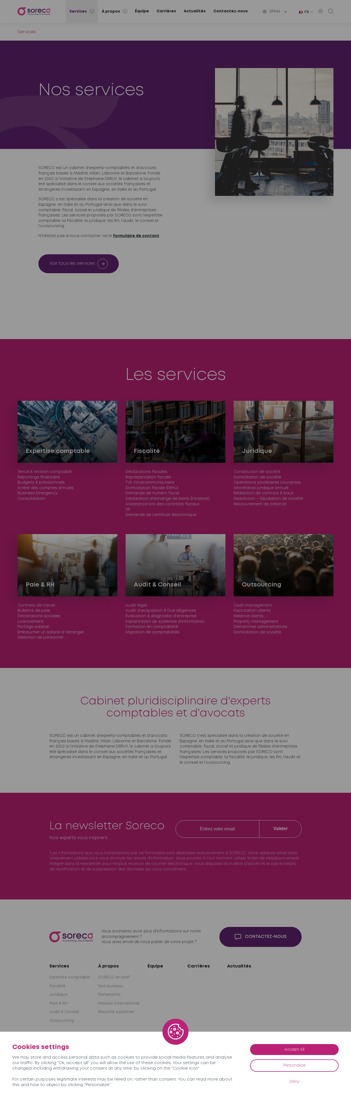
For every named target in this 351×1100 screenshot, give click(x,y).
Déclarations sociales (39, 616)
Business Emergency (38, 493)
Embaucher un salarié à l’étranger (51, 632)
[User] (320, 11)
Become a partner (116, 1012)
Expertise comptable (69, 977)
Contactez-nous (230, 11)
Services (59, 966)
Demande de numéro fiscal (152, 493)
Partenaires (109, 994)
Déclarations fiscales (146, 471)
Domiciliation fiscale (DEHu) (152, 488)
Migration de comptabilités (152, 632)
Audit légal (136, 605)
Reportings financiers (39, 477)
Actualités (195, 11)
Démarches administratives (260, 626)
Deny (294, 1081)
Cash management (253, 605)
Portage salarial (33, 626)
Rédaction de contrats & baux (263, 493)
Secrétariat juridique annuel (261, 488)
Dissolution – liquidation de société (268, 498)
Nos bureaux (110, 986)
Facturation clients (252, 610)
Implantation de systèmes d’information (165, 621)
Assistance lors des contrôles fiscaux (162, 504)
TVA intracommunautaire (150, 482)
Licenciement (31, 621)
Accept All (294, 1049)
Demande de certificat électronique (161, 515)
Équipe (142, 11)
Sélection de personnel (40, 637)
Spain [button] (274, 11)
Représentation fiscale (148, 477)
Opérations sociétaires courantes (267, 482)
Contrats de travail (36, 605)
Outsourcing (61, 1020)
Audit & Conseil (64, 1012)
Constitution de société (257, 471)
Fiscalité (57, 986)
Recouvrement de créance (260, 504)
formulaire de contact (136, 236)
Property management (256, 621)
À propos (108, 966)
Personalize (294, 1065)
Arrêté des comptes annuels (46, 488)
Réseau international (118, 1003)
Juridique (58, 994)
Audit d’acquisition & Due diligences (161, 610)
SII (128, 509)
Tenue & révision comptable (45, 471)
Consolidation (32, 498)
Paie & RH (58, 1003)
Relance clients (249, 616)
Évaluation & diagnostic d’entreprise (161, 616)
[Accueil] (34, 11)
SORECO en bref (114, 977)
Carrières (166, 11)
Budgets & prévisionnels (41, 482)
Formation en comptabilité (152, 626)
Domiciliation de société (257, 477)
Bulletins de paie (34, 610)
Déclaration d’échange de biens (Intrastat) (168, 498)
